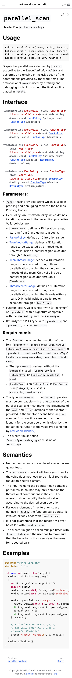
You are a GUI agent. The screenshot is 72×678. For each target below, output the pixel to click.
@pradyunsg (44, 673)
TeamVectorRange (21, 242)
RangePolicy (17, 237)
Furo (54, 673)
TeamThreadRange (21, 260)
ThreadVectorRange (22, 286)
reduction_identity (22, 431)
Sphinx (29, 673)
